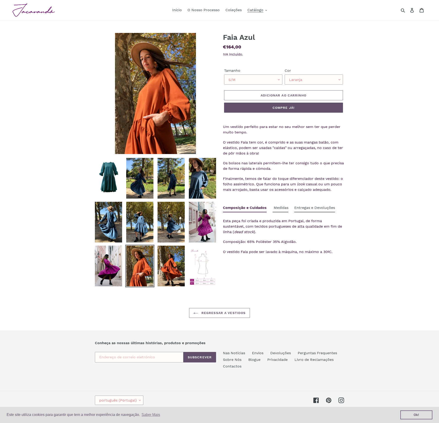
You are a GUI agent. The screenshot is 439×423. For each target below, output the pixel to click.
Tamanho (232, 70)
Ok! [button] (416, 415)
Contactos (232, 366)
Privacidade (277, 359)
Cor (288, 70)
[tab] (245, 208)
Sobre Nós (232, 359)
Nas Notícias (234, 353)
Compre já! (283, 107)
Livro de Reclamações (314, 359)
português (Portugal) (118, 400)
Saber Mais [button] (151, 415)
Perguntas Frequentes (317, 353)
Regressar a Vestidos (223, 313)
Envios (257, 353)
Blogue (254, 359)
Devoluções (280, 353)
